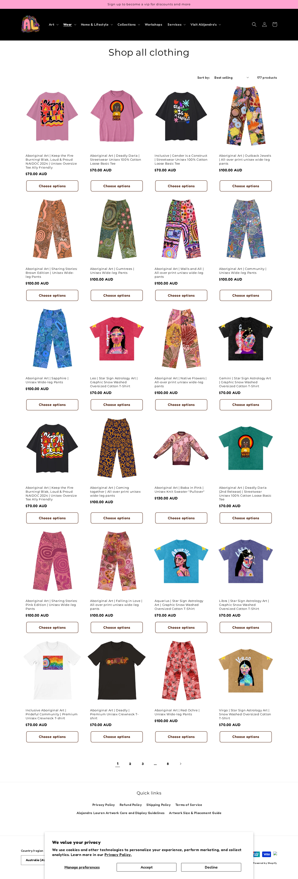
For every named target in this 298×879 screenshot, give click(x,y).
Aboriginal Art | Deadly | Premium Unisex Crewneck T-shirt (114, 714)
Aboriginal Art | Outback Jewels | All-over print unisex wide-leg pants (245, 159)
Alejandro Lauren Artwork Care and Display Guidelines (121, 813)
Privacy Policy (103, 805)
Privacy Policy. (118, 854)
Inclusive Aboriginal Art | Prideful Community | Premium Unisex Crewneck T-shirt (52, 714)
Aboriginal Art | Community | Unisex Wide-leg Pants (243, 271)
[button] (53, 24)
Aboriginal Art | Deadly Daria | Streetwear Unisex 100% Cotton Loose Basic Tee (115, 159)
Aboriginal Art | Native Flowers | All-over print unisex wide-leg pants (181, 382)
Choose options (52, 186)
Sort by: (203, 77)
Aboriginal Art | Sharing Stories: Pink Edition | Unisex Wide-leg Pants (52, 605)
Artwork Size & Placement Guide (195, 813)
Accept (147, 867)
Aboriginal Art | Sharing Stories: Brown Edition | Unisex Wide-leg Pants (52, 272)
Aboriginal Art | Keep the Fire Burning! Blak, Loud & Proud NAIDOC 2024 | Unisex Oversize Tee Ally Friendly (51, 161)
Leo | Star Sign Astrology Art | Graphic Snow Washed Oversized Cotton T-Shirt (114, 382)
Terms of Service (188, 805)
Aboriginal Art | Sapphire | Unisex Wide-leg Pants (47, 380)
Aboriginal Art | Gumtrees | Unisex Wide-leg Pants (112, 271)
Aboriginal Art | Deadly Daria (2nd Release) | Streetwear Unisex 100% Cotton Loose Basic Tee (245, 493)
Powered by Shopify (265, 863)
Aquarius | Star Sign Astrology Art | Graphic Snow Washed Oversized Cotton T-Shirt (179, 605)
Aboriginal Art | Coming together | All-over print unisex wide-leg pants (115, 491)
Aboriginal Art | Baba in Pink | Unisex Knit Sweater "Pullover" (180, 489)
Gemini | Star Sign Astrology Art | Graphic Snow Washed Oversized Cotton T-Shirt (245, 382)
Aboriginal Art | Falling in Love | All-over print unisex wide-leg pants (116, 605)
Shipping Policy (158, 805)
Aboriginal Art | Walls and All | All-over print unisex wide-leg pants (179, 272)
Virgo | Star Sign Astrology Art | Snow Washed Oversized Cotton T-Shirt (245, 714)
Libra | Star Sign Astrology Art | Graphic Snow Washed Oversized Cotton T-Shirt (244, 605)
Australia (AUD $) (38, 860)
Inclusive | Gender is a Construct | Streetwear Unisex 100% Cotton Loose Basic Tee (181, 159)
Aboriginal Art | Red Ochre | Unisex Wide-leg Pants (177, 712)
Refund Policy (131, 805)
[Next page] (180, 764)
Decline (211, 867)
